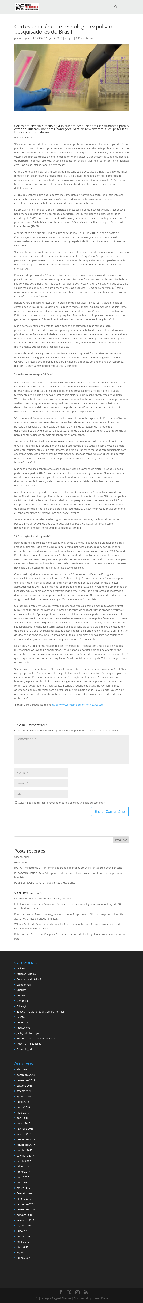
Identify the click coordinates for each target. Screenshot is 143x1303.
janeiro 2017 (24, 1198)
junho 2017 (23, 1171)
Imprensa (22, 1022)
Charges (21, 990)
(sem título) (20, 862)
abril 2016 (22, 1247)
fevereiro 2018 (25, 1128)
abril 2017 (22, 1182)
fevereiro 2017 (25, 1193)
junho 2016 (23, 1236)
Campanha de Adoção (29, 979)
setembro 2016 (25, 1220)
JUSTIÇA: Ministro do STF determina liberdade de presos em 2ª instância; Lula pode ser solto (68, 867)
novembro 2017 (26, 1144)
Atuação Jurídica (26, 973)
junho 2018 (23, 1107)
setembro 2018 (25, 1091)
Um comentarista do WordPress (32, 898)
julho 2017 (23, 1166)
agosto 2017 (24, 1161)
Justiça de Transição (28, 1033)
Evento (21, 1016)
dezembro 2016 (26, 1204)
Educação (22, 1006)
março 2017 (23, 1188)
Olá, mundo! (21, 857)
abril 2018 (22, 1117)
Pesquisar (121, 840)
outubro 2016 (24, 1214)
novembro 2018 (26, 1080)
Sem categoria (25, 1049)
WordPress (101, 1298)
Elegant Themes (61, 1298)
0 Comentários (84, 38)
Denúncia (22, 1000)
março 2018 (23, 1123)
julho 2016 (23, 1231)
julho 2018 (23, 1101)
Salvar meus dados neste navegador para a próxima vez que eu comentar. (61, 802)
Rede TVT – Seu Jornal (29, 1043)
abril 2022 (22, 1069)
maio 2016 (23, 1241)
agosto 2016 (24, 1225)
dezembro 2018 (26, 1074)
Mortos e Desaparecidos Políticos (36, 1038)
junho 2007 (23, 1257)
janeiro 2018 (24, 1134)
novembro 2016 (26, 1209)
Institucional (24, 1027)
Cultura (21, 995)
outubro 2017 (24, 1150)
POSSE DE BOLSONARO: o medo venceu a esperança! (45, 882)
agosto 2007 (24, 1252)
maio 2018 (23, 1112)
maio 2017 (23, 1177)
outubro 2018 (24, 1085)
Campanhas (24, 984)
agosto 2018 (24, 1096)
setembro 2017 (25, 1155)
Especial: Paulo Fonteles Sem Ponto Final (40, 1011)
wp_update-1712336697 (33, 38)
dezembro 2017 (26, 1139)
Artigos (69, 38)
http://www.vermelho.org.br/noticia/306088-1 (78, 704)
